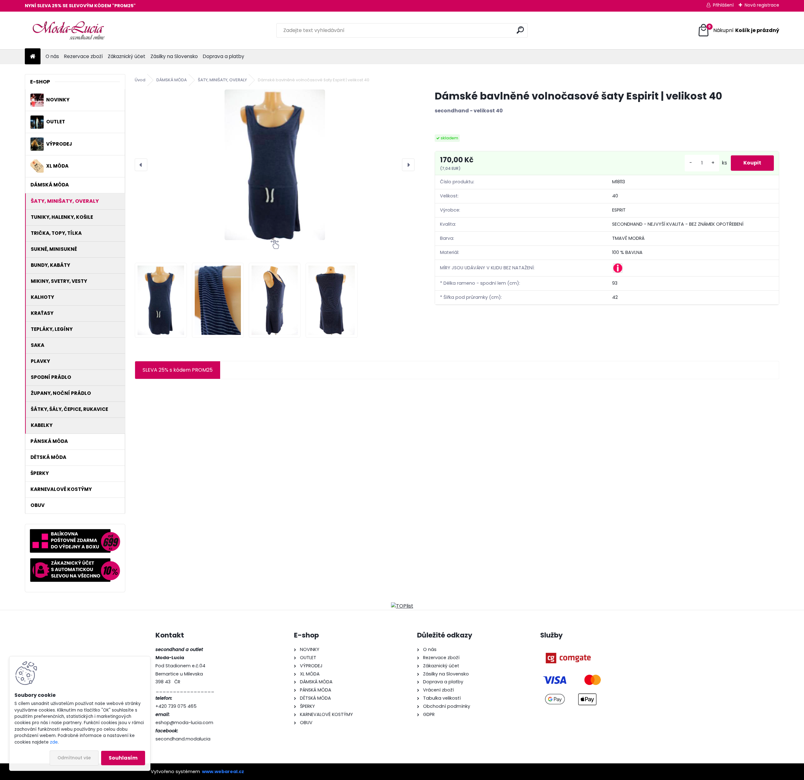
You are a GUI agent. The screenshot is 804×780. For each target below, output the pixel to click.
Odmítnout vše (74, 758)
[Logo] (68, 30)
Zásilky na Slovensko (174, 56)
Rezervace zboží (83, 56)
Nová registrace (762, 5)
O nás (52, 56)
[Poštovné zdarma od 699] (75, 532)
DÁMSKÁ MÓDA (171, 80)
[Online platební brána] (568, 649)
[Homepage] (33, 57)
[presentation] (141, 165)
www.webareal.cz (223, 771)
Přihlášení (723, 5)
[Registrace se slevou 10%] (75, 561)
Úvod (140, 80)
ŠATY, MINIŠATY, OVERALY (222, 80)
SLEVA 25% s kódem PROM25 (178, 370)
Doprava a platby (223, 56)
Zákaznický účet (126, 56)
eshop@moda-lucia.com (184, 722)
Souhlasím (123, 757)
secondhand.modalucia (182, 739)
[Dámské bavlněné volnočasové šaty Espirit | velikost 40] (275, 164)
